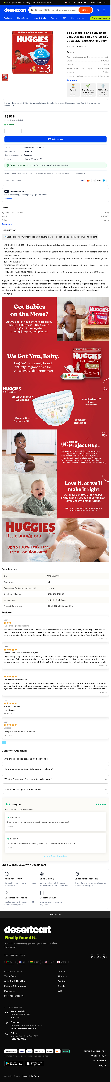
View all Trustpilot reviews (55, 856)
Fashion (54, 18)
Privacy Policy (98, 1055)
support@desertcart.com (23, 1028)
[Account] (97, 10)
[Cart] (104, 10)
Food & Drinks (39, 18)
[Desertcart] (15, 10)
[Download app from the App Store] (34, 1063)
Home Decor (23, 18)
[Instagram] (92, 956)
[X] (98, 956)
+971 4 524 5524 (18, 1039)
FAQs (103, 1065)
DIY (64, 18)
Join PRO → (9, 199)
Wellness (8, 18)
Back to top (55, 914)
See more (72, 80)
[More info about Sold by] (43, 147)
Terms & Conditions (95, 1050)
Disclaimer (100, 1060)
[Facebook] (104, 956)
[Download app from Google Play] (13, 1063)
